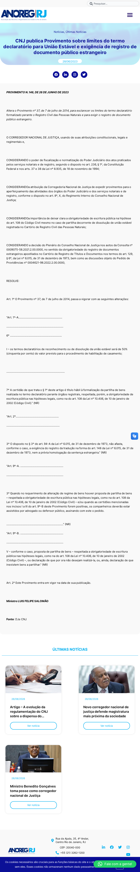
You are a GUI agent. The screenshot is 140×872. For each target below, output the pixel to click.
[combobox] (113, 3)
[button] (130, 15)
